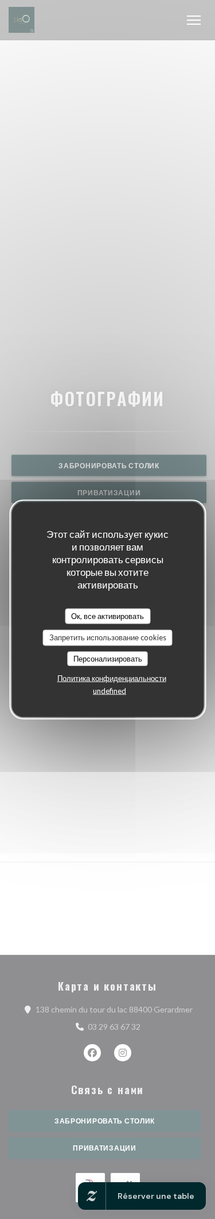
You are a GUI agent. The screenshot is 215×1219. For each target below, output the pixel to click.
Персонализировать (107, 658)
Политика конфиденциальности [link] (111, 678)
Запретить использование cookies (107, 637)
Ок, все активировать (107, 615)
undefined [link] (109, 691)
